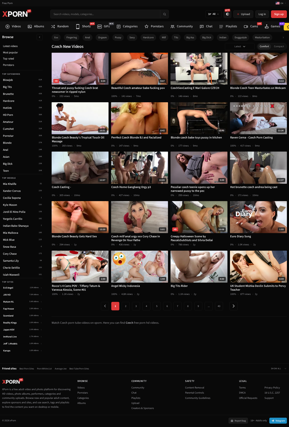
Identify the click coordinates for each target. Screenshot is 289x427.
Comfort (264, 46)
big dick (206, 37)
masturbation (262, 37)
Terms (242, 388)
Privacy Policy (272, 388)
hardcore (148, 37)
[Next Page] (234, 306)
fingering (71, 37)
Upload (135, 403)
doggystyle (241, 37)
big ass (190, 37)
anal (87, 37)
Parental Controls (194, 393)
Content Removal (194, 388)
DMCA (242, 393)
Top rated (8, 59)
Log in (262, 14)
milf (164, 37)
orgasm (102, 37)
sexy (132, 37)
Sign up (279, 14)
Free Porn (7, 3)
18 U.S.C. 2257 (272, 393)
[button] (284, 37)
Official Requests (248, 398)
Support (269, 398)
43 (219, 306)
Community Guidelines (197, 398)
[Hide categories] (40, 37)
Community (137, 388)
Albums (81, 403)
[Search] (164, 14)
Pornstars (8, 65)
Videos (81, 388)
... (209, 306)
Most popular (10, 52)
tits (176, 37)
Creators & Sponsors (142, 408)
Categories (83, 398)
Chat (133, 393)
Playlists (135, 398)
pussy (118, 37)
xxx (56, 37)
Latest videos (10, 46)
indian (222, 37)
